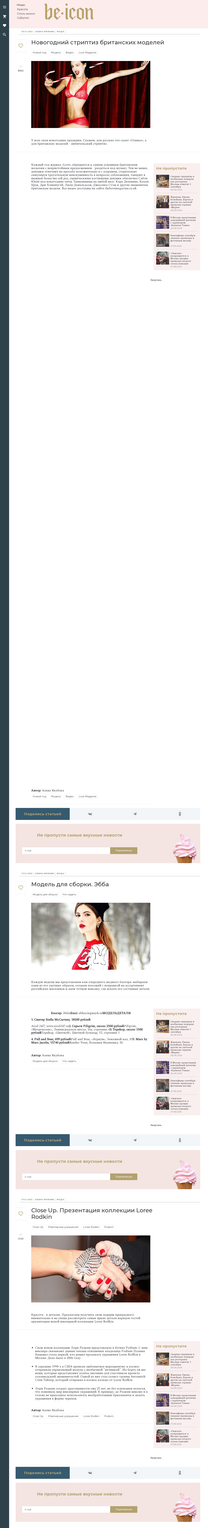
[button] (4, 7)
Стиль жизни (26, 13)
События (23, 17)
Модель (56, 52)
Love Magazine (88, 52)
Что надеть (69, 894)
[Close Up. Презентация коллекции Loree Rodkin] (21, 1214)
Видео (70, 52)
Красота (22, 9)
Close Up (38, 1227)
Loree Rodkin (91, 1227)
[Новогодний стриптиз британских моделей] (21, 46)
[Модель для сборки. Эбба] (21, 888)
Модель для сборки (45, 894)
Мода (21, 4)
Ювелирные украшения (63, 1227)
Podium (109, 1227)
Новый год (39, 52)
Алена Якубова (44, 31)
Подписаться (124, 850)
